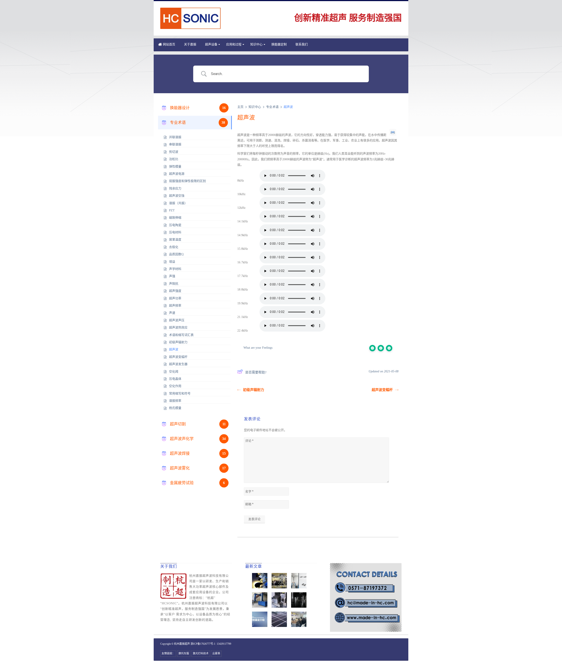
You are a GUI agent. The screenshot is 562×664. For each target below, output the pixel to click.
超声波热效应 (178, 327)
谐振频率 (175, 400)
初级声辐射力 (178, 342)
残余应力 (175, 188)
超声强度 (175, 291)
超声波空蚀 (176, 195)
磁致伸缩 (175, 217)
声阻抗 (173, 283)
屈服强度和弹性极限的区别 (187, 181)
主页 (240, 107)
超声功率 (175, 298)
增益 (172, 261)
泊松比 (173, 159)
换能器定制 (279, 44)
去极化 (173, 247)
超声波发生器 (178, 364)
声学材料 (175, 269)
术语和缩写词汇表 (181, 335)
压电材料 (175, 232)
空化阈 (173, 371)
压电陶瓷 (175, 225)
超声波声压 (176, 320)
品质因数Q (176, 254)
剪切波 (173, 152)
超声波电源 (176, 173)
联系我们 (301, 44)
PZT (172, 210)
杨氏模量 (175, 408)
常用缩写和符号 (180, 393)
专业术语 (272, 107)
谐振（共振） (178, 203)
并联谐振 (175, 137)
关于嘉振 (190, 44)
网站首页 (169, 44)
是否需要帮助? (256, 372)
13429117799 (224, 643)
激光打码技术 (201, 653)
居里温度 (175, 239)
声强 (172, 276)
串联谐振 (175, 144)
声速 (172, 312)
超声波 (173, 349)
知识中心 (256, 44)
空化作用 (175, 386)
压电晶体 (175, 378)
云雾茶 (216, 653)
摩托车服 (183, 653)
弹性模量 (175, 166)
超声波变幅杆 (178, 357)
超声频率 (175, 305)
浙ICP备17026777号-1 (203, 643)
